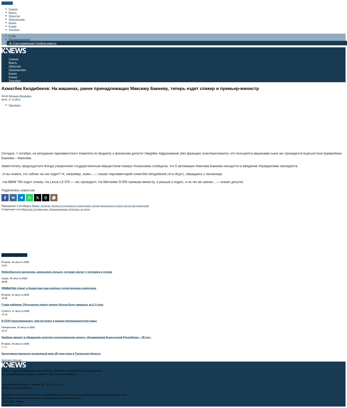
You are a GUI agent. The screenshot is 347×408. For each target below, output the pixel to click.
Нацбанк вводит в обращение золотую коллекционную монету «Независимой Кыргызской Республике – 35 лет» (76, 337)
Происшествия (17, 19)
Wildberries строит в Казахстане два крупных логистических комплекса (48, 288)
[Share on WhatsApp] (29, 197)
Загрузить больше (11, 360)
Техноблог (14, 29)
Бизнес (12, 22)
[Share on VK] (13, 197)
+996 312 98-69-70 (11, 381)
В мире (12, 26)
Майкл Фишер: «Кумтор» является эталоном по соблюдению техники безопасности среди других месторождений (86, 205)
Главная (13, 9)
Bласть (13, 12)
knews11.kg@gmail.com (53, 381)
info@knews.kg (30, 381)
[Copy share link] (53, 197)
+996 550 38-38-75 (42, 387)
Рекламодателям (19, 39)
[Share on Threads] (45, 197)
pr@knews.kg (60, 387)
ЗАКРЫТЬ (7, 3)
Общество (14, 16)
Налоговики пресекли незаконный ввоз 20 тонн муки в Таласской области (50, 353)
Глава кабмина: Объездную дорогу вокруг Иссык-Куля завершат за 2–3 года (52, 304)
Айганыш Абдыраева (20, 96)
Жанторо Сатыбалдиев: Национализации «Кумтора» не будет (56, 209)
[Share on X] (37, 197)
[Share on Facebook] (5, 197)
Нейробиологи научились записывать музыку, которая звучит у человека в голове (56, 272)
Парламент (15, 105)
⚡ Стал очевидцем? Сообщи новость (33, 43)
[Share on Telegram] (21, 197)
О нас (12, 35)
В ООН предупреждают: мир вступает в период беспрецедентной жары (49, 321)
